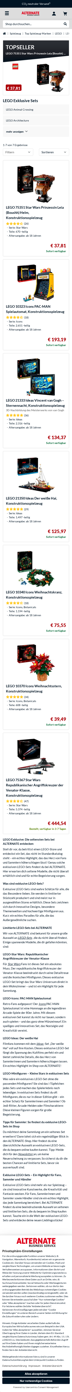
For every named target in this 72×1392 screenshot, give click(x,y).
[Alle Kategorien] (7, 13)
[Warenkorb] (65, 13)
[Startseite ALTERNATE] (31, 13)
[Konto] (54, 13)
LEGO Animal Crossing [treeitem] (19, 109)
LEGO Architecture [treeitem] (17, 120)
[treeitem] (36, 131)
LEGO (58, 33)
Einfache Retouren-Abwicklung (36, 3)
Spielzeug (15, 33)
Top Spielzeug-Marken (38, 33)
